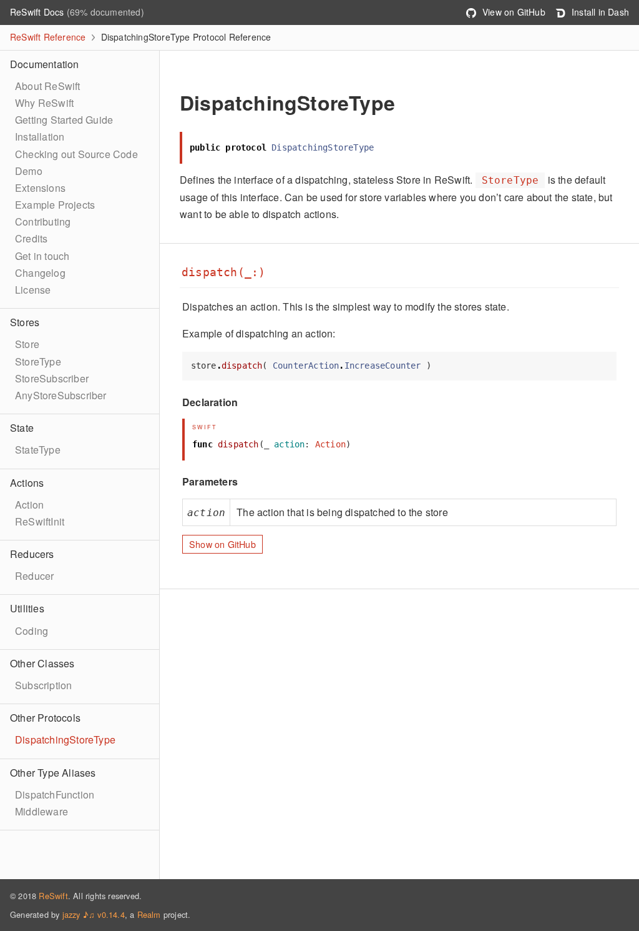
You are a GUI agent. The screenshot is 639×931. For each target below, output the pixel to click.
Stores (24, 322)
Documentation (44, 64)
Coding (31, 631)
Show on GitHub (222, 543)
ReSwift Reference (47, 37)
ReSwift (53, 896)
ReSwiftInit (39, 521)
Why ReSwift (44, 103)
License (33, 289)
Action (29, 504)
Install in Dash (599, 12)
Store (27, 344)
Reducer (34, 576)
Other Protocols (45, 717)
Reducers (32, 554)
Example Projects (55, 204)
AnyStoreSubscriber (61, 395)
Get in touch (42, 256)
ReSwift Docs (38, 12)
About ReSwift (47, 86)
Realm (149, 914)
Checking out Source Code (76, 154)
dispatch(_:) (223, 272)
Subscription (43, 685)
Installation (39, 136)
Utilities (27, 608)
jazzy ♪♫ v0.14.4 (93, 914)
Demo (28, 171)
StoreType (38, 361)
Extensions (40, 188)
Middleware (41, 811)
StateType (38, 449)
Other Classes (42, 663)
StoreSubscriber (52, 378)
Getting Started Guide (64, 119)
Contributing (43, 221)
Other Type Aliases (53, 772)
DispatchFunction (54, 794)
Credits (31, 238)
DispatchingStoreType (65, 739)
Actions (27, 482)
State (22, 428)
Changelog (40, 273)
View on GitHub (512, 12)
